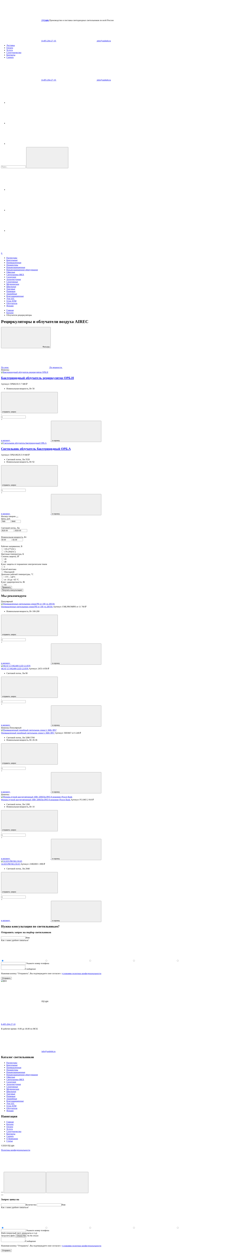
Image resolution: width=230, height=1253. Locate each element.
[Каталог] (25, 1182)
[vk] (26, 123)
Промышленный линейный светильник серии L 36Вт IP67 (28, 733)
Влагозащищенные (15, 296)
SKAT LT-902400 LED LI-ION (15, 668)
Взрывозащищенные (15, 267)
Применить (6, 587)
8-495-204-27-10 (48, 41)
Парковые (10, 291)
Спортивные (12, 282)
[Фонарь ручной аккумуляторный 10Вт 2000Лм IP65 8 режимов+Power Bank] (36, 797)
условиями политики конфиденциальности (81, 973)
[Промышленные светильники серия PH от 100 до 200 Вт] (28, 604)
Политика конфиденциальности (15, 1150)
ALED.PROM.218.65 (10, 864)
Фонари (10, 306)
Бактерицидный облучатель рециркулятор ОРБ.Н (37, 378)
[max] (26, 144)
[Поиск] (67, 1182)
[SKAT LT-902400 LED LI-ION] (15, 666)
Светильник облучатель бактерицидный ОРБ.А (36, 448)
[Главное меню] (2, 1192)
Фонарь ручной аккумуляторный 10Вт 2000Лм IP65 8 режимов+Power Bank (36, 800)
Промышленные (13, 262)
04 (5, 585)
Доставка (10, 45)
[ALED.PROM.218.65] (11, 861)
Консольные (12, 260)
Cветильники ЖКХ (15, 274)
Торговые (10, 289)
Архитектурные (13, 279)
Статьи (9, 1141)
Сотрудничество (13, 52)
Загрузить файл (8, 1235)
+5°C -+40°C (10, 577)
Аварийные (11, 294)
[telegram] (26, 102)
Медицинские (12, 284)
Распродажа (11, 258)
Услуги (9, 50)
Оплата (9, 48)
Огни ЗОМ (11, 301)
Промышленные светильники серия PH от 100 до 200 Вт (27, 607)
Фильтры (46, 347)
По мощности (56, 367)
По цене (5, 367)
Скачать (10, 57)
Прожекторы (12, 265)
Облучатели (11, 303)
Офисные (10, 272)
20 (5, 559)
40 (5, 562)
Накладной (9, 572)
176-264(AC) (10, 552)
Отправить (6, 978)
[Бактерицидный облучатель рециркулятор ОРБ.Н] (24, 372)
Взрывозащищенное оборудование (22, 270)
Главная (10, 1122)
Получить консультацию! (12, 590)
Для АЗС (10, 298)
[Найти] (47, 157)
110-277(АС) (9, 549)
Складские (11, 277)
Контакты (10, 55)
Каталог (10, 1124)
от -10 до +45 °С (11, 579)
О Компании (12, 1139)
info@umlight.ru (103, 41)
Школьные (11, 286)
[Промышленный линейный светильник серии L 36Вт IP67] (29, 730)
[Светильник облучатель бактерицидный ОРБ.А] (24, 443)
